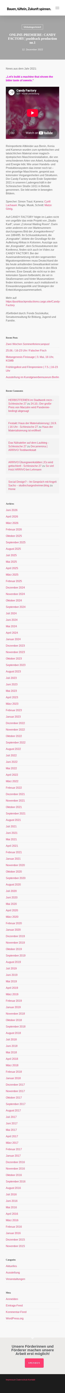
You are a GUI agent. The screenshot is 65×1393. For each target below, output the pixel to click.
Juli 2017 (11, 1117)
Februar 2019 (14, 1000)
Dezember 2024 (15, 587)
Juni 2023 (12, 684)
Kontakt (31, 1380)
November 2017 (15, 1091)
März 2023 (12, 703)
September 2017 (16, 1104)
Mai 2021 (11, 839)
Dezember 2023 (15, 645)
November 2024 (15, 594)
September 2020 (16, 878)
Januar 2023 (13, 716)
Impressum (11, 1380)
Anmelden (12, 1299)
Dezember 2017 (15, 1084)
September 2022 (16, 742)
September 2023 (16, 665)
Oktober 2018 (14, 1020)
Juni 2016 (12, 1200)
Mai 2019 (11, 981)
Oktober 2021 (14, 807)
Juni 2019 (12, 975)
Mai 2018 (11, 1052)
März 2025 (12, 574)
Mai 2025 (11, 561)
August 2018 (13, 1033)
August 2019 (13, 962)
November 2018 (15, 1013)
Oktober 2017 (14, 1097)
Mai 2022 (11, 768)
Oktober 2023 (14, 658)
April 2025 (12, 568)
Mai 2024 (11, 626)
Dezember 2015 (15, 1239)
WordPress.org (15, 1318)
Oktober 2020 (14, 871)
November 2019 (15, 942)
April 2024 (12, 632)
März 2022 (12, 781)
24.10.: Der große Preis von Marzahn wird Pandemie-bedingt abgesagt (29, 407)
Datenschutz (22, 1380)
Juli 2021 (11, 826)
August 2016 (13, 1188)
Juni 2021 (12, 832)
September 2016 (16, 1181)
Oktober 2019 (14, 949)
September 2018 (16, 1026)
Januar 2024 (13, 639)
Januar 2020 (13, 929)
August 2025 (13, 548)
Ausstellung (13, 1272)
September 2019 (16, 955)
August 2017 (13, 1110)
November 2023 (15, 652)
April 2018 (12, 1058)
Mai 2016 (11, 1207)
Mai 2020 (11, 904)
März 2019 (12, 994)
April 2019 (12, 987)
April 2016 (12, 1213)
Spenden (34, 1363)
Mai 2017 (11, 1129)
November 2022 (15, 729)
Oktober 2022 (14, 736)
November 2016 (15, 1168)
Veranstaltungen (15, 1279)
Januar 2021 (13, 858)
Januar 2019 (13, 1007)
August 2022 (13, 749)
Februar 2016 (14, 1226)
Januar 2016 (13, 1233)
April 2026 (12, 516)
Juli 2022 (11, 755)
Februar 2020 (14, 923)
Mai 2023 (11, 690)
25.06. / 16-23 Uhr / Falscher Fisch (26, 350)
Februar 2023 (14, 710)
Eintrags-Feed (14, 1305)
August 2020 (13, 884)
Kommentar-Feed (16, 1312)
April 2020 (12, 910)
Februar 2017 (14, 1149)
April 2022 (12, 774)
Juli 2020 (11, 891)
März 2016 (12, 1220)
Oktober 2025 (14, 536)
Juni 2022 (12, 761)
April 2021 (12, 845)
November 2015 (15, 1246)
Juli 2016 (11, 1194)
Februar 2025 (14, 581)
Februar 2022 (14, 787)
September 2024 (16, 607)
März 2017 (12, 1142)
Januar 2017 (13, 1155)
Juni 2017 (12, 1123)
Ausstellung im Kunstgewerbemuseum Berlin (32, 377)
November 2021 (15, 800)
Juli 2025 (11, 555)
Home (12, 489)
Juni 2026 (12, 510)
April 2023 (12, 697)
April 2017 (12, 1136)
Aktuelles (11, 1266)
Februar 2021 (14, 852)
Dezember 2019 (15, 936)
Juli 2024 (11, 613)
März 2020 (12, 916)
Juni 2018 (12, 1046)
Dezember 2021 (15, 794)
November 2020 (15, 865)
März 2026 (12, 523)
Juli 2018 (11, 1039)
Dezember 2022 (15, 723)
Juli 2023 (11, 678)
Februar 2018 (14, 1071)
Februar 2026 (14, 529)
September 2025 (16, 542)
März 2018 (12, 1065)
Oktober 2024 (14, 600)
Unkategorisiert (32, 27)
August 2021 (13, 820)
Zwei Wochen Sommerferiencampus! (28, 344)
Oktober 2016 (14, 1175)
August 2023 (13, 671)
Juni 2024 (12, 619)
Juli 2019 (11, 968)
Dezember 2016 (15, 1162)
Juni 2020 (12, 897)
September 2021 (16, 813)
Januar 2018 (13, 1078)
